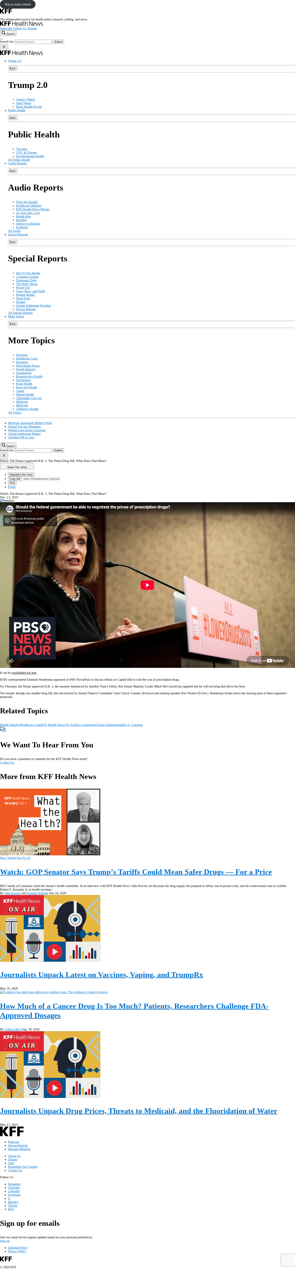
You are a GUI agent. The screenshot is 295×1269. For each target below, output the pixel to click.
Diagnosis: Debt (26, 280)
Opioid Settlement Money (24, 433)
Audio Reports (17, 163)
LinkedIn (14, 1191)
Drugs (93, 725)
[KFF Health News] (21, 24)
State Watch (23, 103)
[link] (7, 500)
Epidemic (22, 227)
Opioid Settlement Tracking (33, 305)
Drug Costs (81, 725)
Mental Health (25, 394)
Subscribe (6, 28)
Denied (20, 302)
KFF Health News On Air (57, 725)
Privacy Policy (17, 1251)
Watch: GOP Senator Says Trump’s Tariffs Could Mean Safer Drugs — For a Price (136, 872)
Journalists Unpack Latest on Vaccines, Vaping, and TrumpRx (101, 974)
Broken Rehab (25, 294)
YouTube (14, 1187)
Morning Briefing (19, 1149)
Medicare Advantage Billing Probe (30, 423)
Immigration (24, 373)
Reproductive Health (29, 376)
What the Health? (27, 202)
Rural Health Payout (29, 106)
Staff (11, 1163)
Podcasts (13, 1142)
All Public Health (19, 159)
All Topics (14, 412)
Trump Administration (110, 725)
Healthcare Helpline (28, 205)
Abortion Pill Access (21, 437)
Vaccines (21, 149)
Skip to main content (18, 4)
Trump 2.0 (14, 60)
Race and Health (26, 387)
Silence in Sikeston (28, 223)
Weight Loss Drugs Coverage (27, 430)
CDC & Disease (26, 152)
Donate (32, 28)
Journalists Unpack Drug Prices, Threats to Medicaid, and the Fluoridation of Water (138, 1111)
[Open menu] (1, 38)
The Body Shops (27, 284)
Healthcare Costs (27, 358)
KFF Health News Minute (32, 209)
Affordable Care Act (29, 398)
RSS (11, 1209)
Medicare (22, 401)
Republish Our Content (23, 1166)
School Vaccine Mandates (24, 426)
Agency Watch (25, 99)
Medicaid (22, 405)
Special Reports (18, 234)
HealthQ (21, 220)
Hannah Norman (37, 893)
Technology (23, 380)
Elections (22, 355)
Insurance (22, 362)
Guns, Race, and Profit (30, 291)
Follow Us (20, 28)
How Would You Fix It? (15, 858)
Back (13, 68)
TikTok (12, 1205)
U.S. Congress (133, 725)
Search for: (7, 41)
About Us (14, 1156)
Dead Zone (23, 298)
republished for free (24, 672)
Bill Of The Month (28, 273)
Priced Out (23, 287)
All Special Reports (20, 312)
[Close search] (4, 47)
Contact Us (7, 762)
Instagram (14, 1184)
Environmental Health (30, 156)
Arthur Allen (12, 1029)
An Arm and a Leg (28, 213)
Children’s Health (27, 409)
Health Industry (26, 369)
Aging (20, 391)
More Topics (16, 316)
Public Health (16, 110)
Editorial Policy (18, 1247)
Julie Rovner (13, 893)
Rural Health (24, 383)
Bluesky (13, 1202)
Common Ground (27, 276)
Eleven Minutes (26, 309)
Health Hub (23, 216)
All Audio (14, 231)
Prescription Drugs (28, 365)
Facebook (14, 1194)
